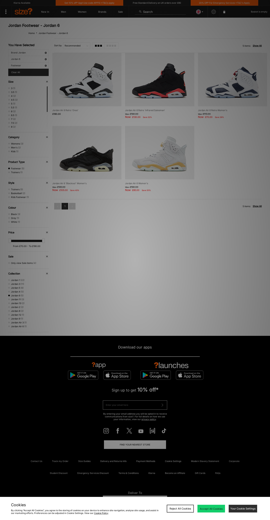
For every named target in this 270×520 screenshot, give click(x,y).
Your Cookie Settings (242, 508)
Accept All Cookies (211, 508)
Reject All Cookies (180, 508)
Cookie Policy (101, 513)
